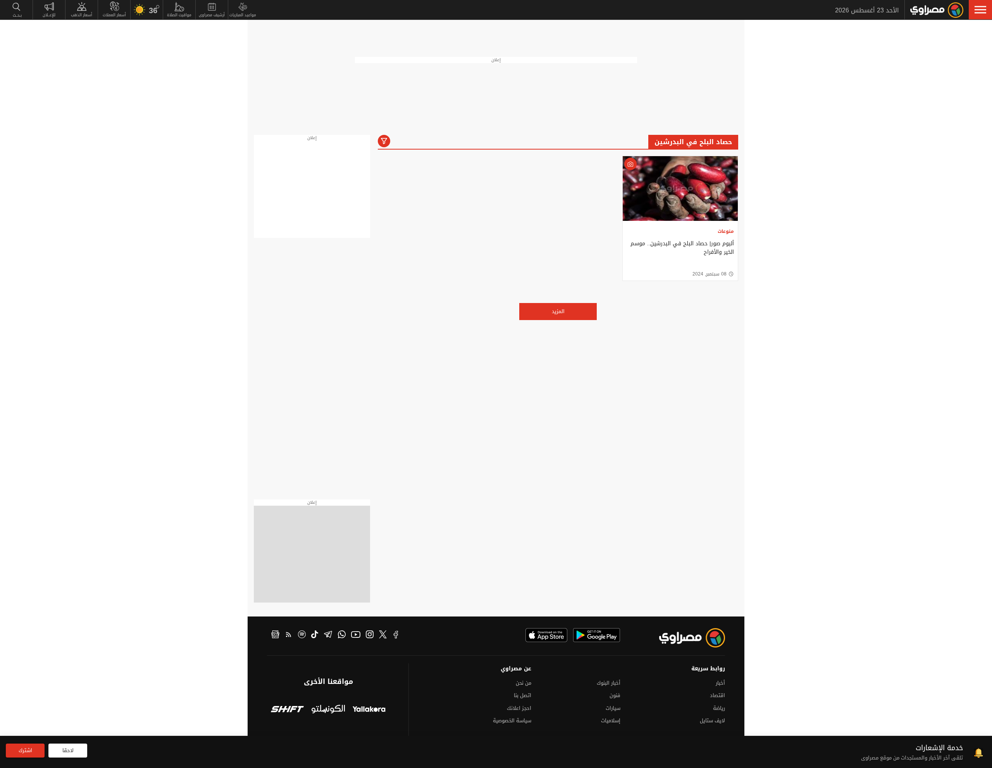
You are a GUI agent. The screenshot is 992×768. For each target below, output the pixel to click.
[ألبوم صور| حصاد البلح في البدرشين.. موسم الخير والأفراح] (680, 188)
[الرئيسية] (936, 10)
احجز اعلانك (519, 708)
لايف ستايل (712, 720)
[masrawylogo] (685, 637)
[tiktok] (314, 635)
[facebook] (396, 635)
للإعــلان (49, 15)
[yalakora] (369, 710)
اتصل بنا (522, 695)
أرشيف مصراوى (212, 15)
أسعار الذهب (81, 15)
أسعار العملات (114, 15)
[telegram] (328, 635)
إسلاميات (610, 720)
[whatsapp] (342, 635)
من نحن (523, 683)
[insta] (370, 635)
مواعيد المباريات (242, 15)
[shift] (287, 710)
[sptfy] (302, 635)
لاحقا (68, 750)
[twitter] (383, 635)
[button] (980, 9)
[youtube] (355, 635)
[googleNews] (275, 635)
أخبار (720, 683)
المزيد (558, 311)
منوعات (726, 231)
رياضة (719, 708)
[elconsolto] (328, 710)
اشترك (25, 750)
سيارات (613, 708)
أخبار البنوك (608, 683)
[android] (596, 635)
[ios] (546, 635)
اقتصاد (717, 695)
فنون (615, 695)
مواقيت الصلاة (179, 15)
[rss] (289, 635)
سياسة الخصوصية (512, 720)
